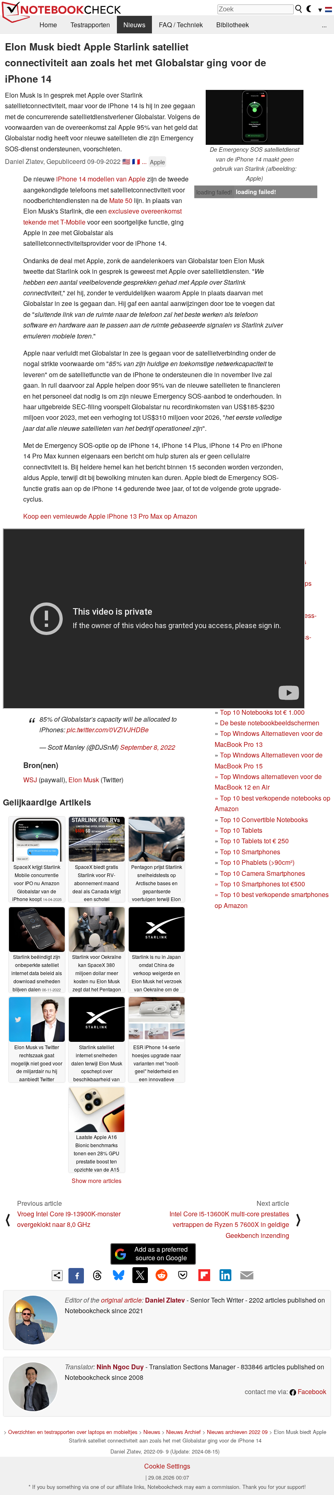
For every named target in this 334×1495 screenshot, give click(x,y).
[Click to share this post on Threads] (97, 1275)
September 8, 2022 (147, 747)
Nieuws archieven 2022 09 (237, 1432)
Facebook (311, 1391)
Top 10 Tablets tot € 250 (254, 840)
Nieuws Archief (183, 1432)
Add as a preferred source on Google (161, 1253)
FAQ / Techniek (181, 24)
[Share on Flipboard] (204, 1275)
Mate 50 (120, 200)
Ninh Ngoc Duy (120, 1366)
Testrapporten (90, 24)
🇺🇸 (126, 161)
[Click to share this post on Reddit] (161, 1275)
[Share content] (57, 1275)
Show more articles (96, 1180)
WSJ (30, 779)
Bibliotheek (232, 24)
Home (48, 24)
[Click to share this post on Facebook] (76, 1275)
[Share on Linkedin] (225, 1275)
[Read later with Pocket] (183, 1275)
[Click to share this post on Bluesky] (118, 1275)
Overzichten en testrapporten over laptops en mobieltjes (72, 1432)
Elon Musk (83, 779)
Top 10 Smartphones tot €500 (260, 883)
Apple (157, 161)
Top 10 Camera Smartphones (262, 873)
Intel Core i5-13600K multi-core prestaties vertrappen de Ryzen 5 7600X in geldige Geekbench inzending (229, 1224)
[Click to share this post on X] (140, 1275)
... (324, 24)
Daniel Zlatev (165, 1300)
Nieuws (134, 24)
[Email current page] (247, 1275)
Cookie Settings (167, 1466)
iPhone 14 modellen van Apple (100, 178)
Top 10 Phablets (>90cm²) (257, 862)
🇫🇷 (136, 161)
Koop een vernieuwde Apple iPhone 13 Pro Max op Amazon (110, 516)
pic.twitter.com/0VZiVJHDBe (108, 729)
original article (121, 1300)
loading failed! (214, 192)
